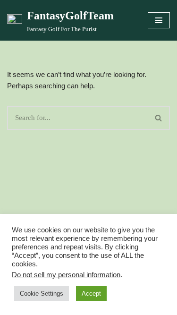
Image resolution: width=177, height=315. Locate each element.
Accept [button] (91, 293)
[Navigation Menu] (159, 20)
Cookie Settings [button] (41, 293)
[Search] (159, 118)
